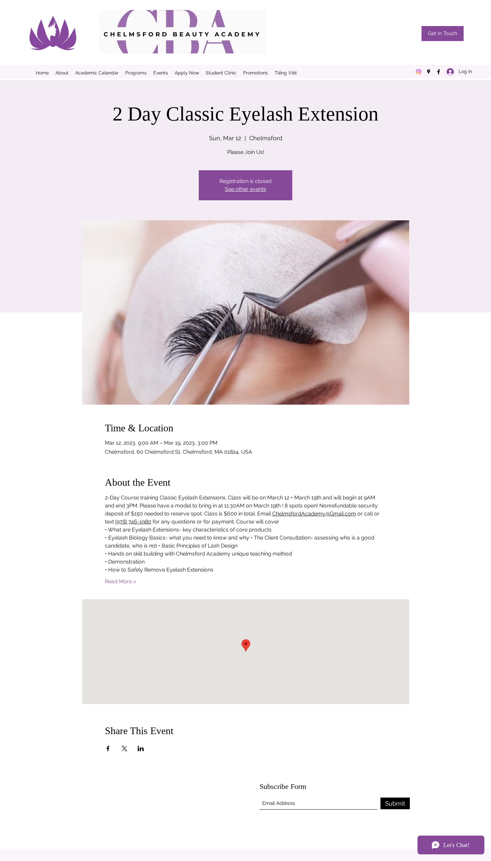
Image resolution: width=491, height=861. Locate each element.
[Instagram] (418, 71)
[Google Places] (428, 71)
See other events (245, 189)
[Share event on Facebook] (108, 748)
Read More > (120, 581)
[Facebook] (438, 71)
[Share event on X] (124, 748)
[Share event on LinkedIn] (141, 748)
